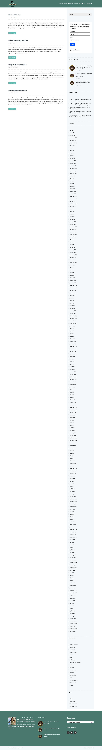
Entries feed (72, 701)
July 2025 (72, 148)
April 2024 (72, 186)
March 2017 (72, 399)
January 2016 (73, 435)
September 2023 (73, 204)
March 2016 (72, 430)
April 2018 (72, 366)
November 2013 (73, 501)
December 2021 (73, 254)
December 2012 (73, 529)
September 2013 (73, 506)
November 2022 (73, 229)
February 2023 (73, 221)
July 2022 (72, 239)
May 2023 (72, 214)
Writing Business (73, 680)
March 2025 (72, 158)
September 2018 (73, 354)
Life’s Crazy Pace (14, 15)
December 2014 (73, 468)
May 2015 (72, 455)
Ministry (72, 667)
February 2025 (73, 160)
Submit (72, 44)
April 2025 (72, 155)
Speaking (72, 672)
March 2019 (72, 338)
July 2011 (72, 572)
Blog (88, 748)
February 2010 (73, 616)
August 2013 (72, 509)
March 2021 (72, 277)
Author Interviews (74, 644)
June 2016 (72, 422)
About (85, 748)
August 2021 (72, 265)
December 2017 (73, 376)
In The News (72, 659)
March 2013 (72, 521)
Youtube (71, 685)
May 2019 (72, 333)
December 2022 (73, 226)
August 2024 (72, 176)
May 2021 (72, 272)
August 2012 (72, 539)
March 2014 (72, 491)
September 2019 (73, 323)
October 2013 (73, 504)
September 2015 (73, 445)
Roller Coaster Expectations (18, 41)
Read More (11, 33)
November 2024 (73, 168)
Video (71, 677)
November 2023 (73, 198)
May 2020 (72, 303)
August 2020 (72, 295)
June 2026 (72, 132)
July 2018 (72, 359)
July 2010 (72, 603)
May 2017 (72, 394)
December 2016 (73, 407)
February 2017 (73, 402)
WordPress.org (73, 706)
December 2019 (73, 315)
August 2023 (72, 206)
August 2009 (73, 631)
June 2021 (72, 270)
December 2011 (73, 560)
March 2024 (72, 188)
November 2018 (73, 348)
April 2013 (72, 519)
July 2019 (72, 328)
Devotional (72, 649)
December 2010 (73, 590)
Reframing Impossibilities (17, 90)
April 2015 (72, 458)
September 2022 (73, 234)
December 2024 (73, 165)
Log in (71, 698)
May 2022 (72, 244)
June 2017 (72, 392)
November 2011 (73, 562)
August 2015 (72, 448)
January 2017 (73, 404)
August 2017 (72, 387)
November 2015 (73, 440)
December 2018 (73, 346)
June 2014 (72, 483)
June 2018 (72, 361)
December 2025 (73, 137)
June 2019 (72, 331)
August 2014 (72, 478)
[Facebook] (85, 3)
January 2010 (73, 618)
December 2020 (73, 285)
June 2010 (72, 605)
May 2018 (72, 364)
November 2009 (73, 623)
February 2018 (73, 371)
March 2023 (72, 219)
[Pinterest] (79, 3)
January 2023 (73, 224)
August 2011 (72, 570)
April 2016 (72, 427)
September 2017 (73, 384)
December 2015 (73, 438)
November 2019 (73, 318)
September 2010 (73, 598)
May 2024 (72, 183)
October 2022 (73, 231)
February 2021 (73, 280)
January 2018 (73, 374)
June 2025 (72, 150)
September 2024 (73, 173)
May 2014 (72, 486)
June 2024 (72, 181)
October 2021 (73, 259)
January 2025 (73, 163)
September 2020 (73, 293)
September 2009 (73, 628)
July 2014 (72, 481)
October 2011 (73, 565)
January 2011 (72, 588)
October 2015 (73, 443)
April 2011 (72, 580)
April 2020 (72, 305)
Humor (71, 657)
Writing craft (73, 682)
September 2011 (73, 567)
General (71, 654)
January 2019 (73, 343)
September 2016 (73, 415)
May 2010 (72, 608)
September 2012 (73, 537)
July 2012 (72, 542)
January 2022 (73, 252)
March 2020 (72, 308)
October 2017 (73, 382)
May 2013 (72, 516)
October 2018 (73, 351)
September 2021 (73, 262)
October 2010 (73, 595)
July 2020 (72, 298)
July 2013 (72, 511)
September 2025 (73, 142)
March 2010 (72, 613)
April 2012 (72, 549)
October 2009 (73, 626)
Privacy (92, 748)
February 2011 (73, 585)
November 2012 (73, 532)
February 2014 (73, 493)
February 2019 (73, 341)
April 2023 (72, 216)
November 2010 (73, 593)
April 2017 (72, 397)
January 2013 (73, 527)
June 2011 (72, 575)
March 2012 (72, 552)
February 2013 (73, 524)
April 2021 (72, 275)
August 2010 (72, 600)
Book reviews (73, 647)
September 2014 (73, 476)
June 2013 (72, 514)
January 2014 (73, 496)
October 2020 (73, 290)
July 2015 (72, 450)
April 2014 (72, 488)
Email (71, 37)
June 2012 (72, 544)
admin (16, 17)
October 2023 (73, 201)
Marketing (72, 665)
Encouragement (73, 652)
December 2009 (73, 621)
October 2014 (73, 473)
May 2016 (72, 425)
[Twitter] (82, 3)
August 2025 (72, 145)
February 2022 (73, 249)
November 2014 (73, 471)
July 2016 (72, 420)
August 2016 (72, 417)
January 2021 (73, 282)
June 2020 (72, 300)
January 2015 (73, 465)
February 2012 (73, 555)
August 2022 (72, 237)
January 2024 (73, 193)
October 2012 (73, 534)
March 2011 (72, 582)
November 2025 (73, 140)
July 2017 (72, 389)
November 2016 (73, 410)
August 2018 (72, 356)
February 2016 (73, 432)
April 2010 (72, 610)
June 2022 (72, 242)
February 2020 (73, 310)
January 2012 (73, 557)
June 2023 (72, 211)
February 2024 (73, 191)
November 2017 (73, 379)
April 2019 (72, 336)
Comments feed (73, 703)
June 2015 (72, 453)
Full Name (72, 31)
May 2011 (72, 577)
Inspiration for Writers (75, 662)
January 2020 (73, 313)
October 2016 (73, 412)
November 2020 (73, 287)
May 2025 (72, 153)
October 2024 (73, 170)
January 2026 (73, 135)
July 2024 (72, 178)
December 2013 (73, 499)
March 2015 (72, 460)
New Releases (73, 670)
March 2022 (72, 247)
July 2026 (72, 130)
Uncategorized (73, 675)
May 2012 (72, 547)
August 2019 (72, 326)
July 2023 (72, 209)
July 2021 (72, 267)
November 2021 (73, 257)
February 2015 (73, 463)
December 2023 (73, 196)
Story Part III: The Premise (17, 65)
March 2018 (72, 369)
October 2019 (73, 321)
